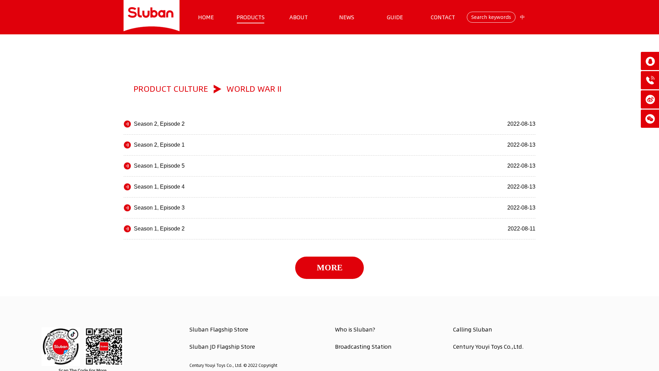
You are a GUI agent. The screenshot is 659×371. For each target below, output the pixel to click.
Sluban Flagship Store (218, 329)
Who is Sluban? (355, 329)
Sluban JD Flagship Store (222, 346)
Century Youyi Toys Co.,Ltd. (488, 346)
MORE (330, 267)
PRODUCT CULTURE (171, 88)
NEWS (346, 17)
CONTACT (443, 17)
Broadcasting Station (363, 346)
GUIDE (395, 17)
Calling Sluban (472, 329)
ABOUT (298, 17)
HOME (206, 17)
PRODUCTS (250, 17)
